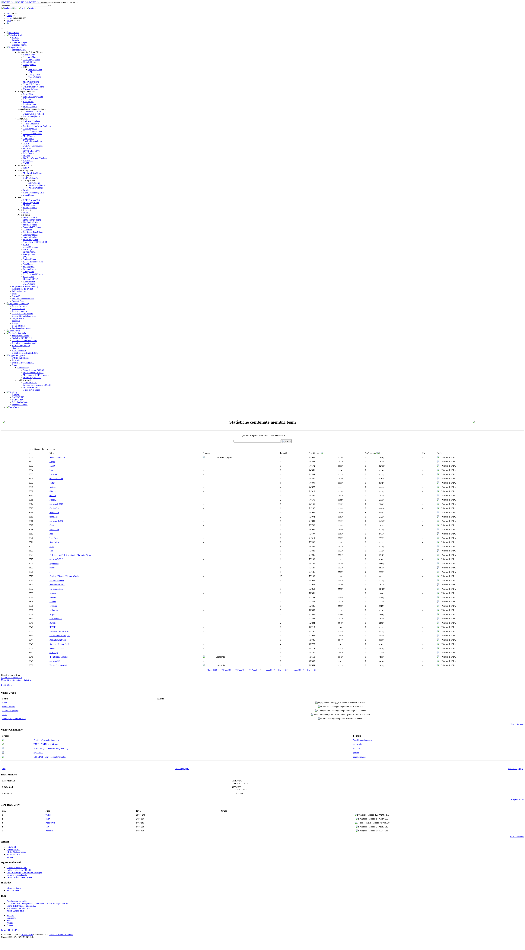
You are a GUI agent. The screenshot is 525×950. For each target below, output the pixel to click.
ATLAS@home (35, 69)
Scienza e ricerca (19, 45)
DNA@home (34, 183)
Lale (51, 470)
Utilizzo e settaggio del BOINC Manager (24, 872)
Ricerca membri (19, 350)
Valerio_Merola (8, 706)
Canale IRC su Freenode (22, 313)
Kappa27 (53, 500)
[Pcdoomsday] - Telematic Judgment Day (50, 748)
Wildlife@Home (35, 188)
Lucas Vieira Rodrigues (59, 635)
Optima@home (29, 259)
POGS (26, 257)
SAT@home (28, 276)
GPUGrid (27, 99)
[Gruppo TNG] (3, 753)
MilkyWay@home (31, 82)
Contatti (10, 925)
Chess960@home (30, 247)
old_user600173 (56, 589)
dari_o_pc (53, 652)
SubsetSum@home (36, 185)
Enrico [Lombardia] (58, 665)
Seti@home (28, 264)
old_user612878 (56, 521)
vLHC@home (34, 77)
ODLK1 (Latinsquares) (33, 146)
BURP (26, 244)
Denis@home (29, 94)
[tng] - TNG (38, 752)
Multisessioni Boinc (31, 387)
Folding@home (19, 291)
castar (51, 483)
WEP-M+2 (28, 160)
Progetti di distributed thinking (25, 286)
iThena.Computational (32, 131)
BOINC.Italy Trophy (21, 345)
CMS (30, 72)
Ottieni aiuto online (20, 358)
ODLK (26, 143)
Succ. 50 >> (270, 670)
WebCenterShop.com (362, 740)
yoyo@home (28, 195)
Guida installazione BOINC (19, 870)
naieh (51, 546)
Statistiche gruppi (515, 768)
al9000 (52, 466)
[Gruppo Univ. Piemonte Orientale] (3, 757)
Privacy (10, 923)
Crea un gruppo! (182, 768)
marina (52, 568)
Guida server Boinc (31, 390)
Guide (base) (23, 368)
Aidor (4, 703)
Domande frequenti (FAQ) (23, 363)
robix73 (356, 748)
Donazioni (11, 918)
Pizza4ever (50, 823)
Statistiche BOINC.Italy (22, 338)
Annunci (16, 395)
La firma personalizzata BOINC (37, 385)
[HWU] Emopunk (57, 457)
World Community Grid (33, 193)
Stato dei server (18, 348)
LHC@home (34, 74)
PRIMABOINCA (31, 279)
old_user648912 (56, 559)
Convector (27, 229)
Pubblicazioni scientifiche (23, 298)
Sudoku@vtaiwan (31, 237)
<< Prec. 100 (240, 670)
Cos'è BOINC (18, 397)
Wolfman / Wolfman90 (59, 631)
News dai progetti (19, 42)
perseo (356, 752)
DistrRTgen (28, 249)
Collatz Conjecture (31, 124)
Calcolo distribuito (20, 402)
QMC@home (29, 284)
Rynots (52, 623)
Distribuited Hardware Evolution (37, 126)
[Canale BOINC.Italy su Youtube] (15, 8)
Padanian (49, 831)
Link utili (16, 360)
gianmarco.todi (359, 757)
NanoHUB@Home (31, 84)
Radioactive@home (31, 116)
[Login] (49, 5)
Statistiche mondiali (20, 335)
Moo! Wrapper (29, 136)
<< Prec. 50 (253, 670)
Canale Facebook (19, 306)
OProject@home (30, 234)
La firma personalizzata (17, 875)
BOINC (15, 37)
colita (4, 714)
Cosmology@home (31, 59)
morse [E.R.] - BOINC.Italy (14, 718)
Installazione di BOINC (33, 372)
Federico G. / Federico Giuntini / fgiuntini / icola (70, 555)
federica (52, 593)
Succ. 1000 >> (313, 670)
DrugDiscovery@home (33, 96)
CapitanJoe (54, 508)
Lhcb (30, 79)
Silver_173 (54, 529)
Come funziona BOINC (33, 370)
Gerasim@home (30, 128)
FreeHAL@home (30, 239)
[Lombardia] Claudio (58, 657)
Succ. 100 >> (284, 670)
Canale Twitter (18, 308)
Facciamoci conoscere (21, 328)
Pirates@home (29, 252)
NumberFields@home (32, 141)
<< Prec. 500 (225, 670)
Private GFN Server (31, 151)
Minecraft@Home (31, 202)
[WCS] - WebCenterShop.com (46, 740)
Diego (52, 461)
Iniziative (16, 321)
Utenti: (9, 13)
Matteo (52, 487)
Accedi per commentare (11, 677)
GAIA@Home (29, 64)
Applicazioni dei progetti (22, 289)
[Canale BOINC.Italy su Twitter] (22, 8)
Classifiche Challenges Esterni (25, 353)
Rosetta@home (29, 104)
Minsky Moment (56, 580)
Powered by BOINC (10, 930)
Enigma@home (30, 269)
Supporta (10, 915)
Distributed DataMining (33, 232)
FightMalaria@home (32, 220)
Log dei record (517, 799)
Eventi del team (517, 724)
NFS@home (28, 138)
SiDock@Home (30, 106)
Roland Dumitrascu (57, 640)
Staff (9, 920)
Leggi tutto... (6, 685)
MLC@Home (29, 205)
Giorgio (52, 491)
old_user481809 (56, 504)
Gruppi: (9, 16)
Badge (15, 323)
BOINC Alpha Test (31, 200)
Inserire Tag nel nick (32, 377)
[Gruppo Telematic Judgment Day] (3, 748)
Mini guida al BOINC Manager (36, 375)
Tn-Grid (26, 212)
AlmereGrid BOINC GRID (35, 242)
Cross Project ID (30, 382)
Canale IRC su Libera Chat (24, 316)
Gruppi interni (18, 318)
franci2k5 (53, 517)
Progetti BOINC (19, 50)
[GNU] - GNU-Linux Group (45, 744)
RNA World (28, 101)
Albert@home (29, 55)
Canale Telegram (19, 311)
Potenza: (10, 18)
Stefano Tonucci (56, 648)
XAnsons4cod (29, 281)
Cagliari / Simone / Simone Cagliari (64, 576)
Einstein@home (30, 62)
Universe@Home (30, 89)
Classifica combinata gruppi (24, 343)
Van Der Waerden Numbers (35, 158)
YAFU (26, 163)
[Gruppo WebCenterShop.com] (3, 740)
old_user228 (54, 661)
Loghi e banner (18, 326)
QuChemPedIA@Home (33, 87)
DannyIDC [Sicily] (10, 710)
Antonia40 (54, 512)
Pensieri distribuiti (19, 404)
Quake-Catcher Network (33, 114)
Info (3, 768)
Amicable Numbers (31, 121)
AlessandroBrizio (57, 584)
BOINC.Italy (17, 400)
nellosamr (53, 610)
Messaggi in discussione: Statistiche (16, 680)
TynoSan (53, 606)
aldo (51, 551)
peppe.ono (54, 563)
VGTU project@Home (33, 274)
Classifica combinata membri (24, 340)
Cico (51, 525)
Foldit (14, 294)
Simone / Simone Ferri (59, 644)
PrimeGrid (27, 148)
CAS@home (28, 271)
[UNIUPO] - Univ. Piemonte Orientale (49, 757)
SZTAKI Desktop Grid (33, 262)
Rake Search (28, 153)
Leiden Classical (30, 217)
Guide (14, 365)
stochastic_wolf (56, 478)
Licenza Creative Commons (61, 934)
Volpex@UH (28, 266)
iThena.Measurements (32, 133)
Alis (51, 534)
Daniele (52, 601)
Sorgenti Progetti (19, 301)
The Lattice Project (31, 222)
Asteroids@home (30, 57)
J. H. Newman (55, 618)
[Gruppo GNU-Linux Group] (3, 744)
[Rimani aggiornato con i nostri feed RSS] (31, 8)
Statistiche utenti (517, 836)
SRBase (26, 156)
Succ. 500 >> (298, 670)
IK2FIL (52, 627)
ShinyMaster (54, 542)
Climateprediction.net (32, 111)
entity (48, 819)
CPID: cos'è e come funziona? (20, 877)
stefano (52, 495)
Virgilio (52, 614)
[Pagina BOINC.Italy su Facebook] (7, 8)
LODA (26, 168)
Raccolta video (13, 890)
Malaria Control (30, 225)
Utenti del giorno (14, 888)
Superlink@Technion (32, 227)
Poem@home (29, 254)
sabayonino (358, 744)
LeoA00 (53, 474)
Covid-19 (16, 296)
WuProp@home (30, 207)
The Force (53, 538)
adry (47, 827)
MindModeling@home (33, 173)
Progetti (15, 40)
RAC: (9, 21)
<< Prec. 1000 (211, 670)
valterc (48, 815)
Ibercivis (26, 190)
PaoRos (52, 597)
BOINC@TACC (30, 178)
